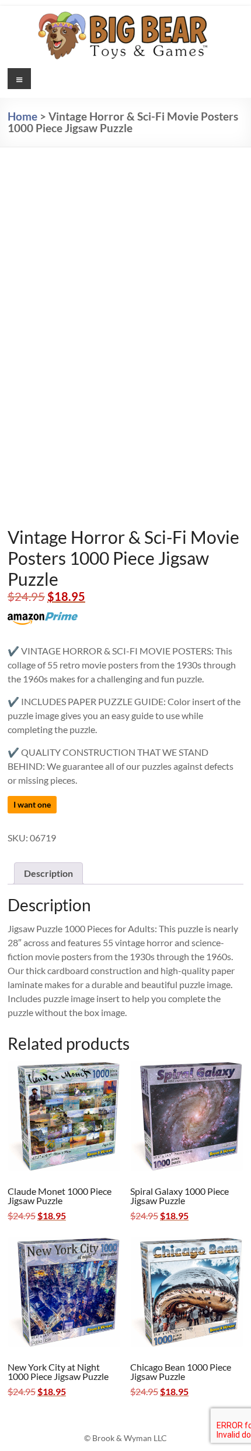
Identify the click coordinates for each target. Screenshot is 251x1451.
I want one (32, 804)
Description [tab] (48, 873)
